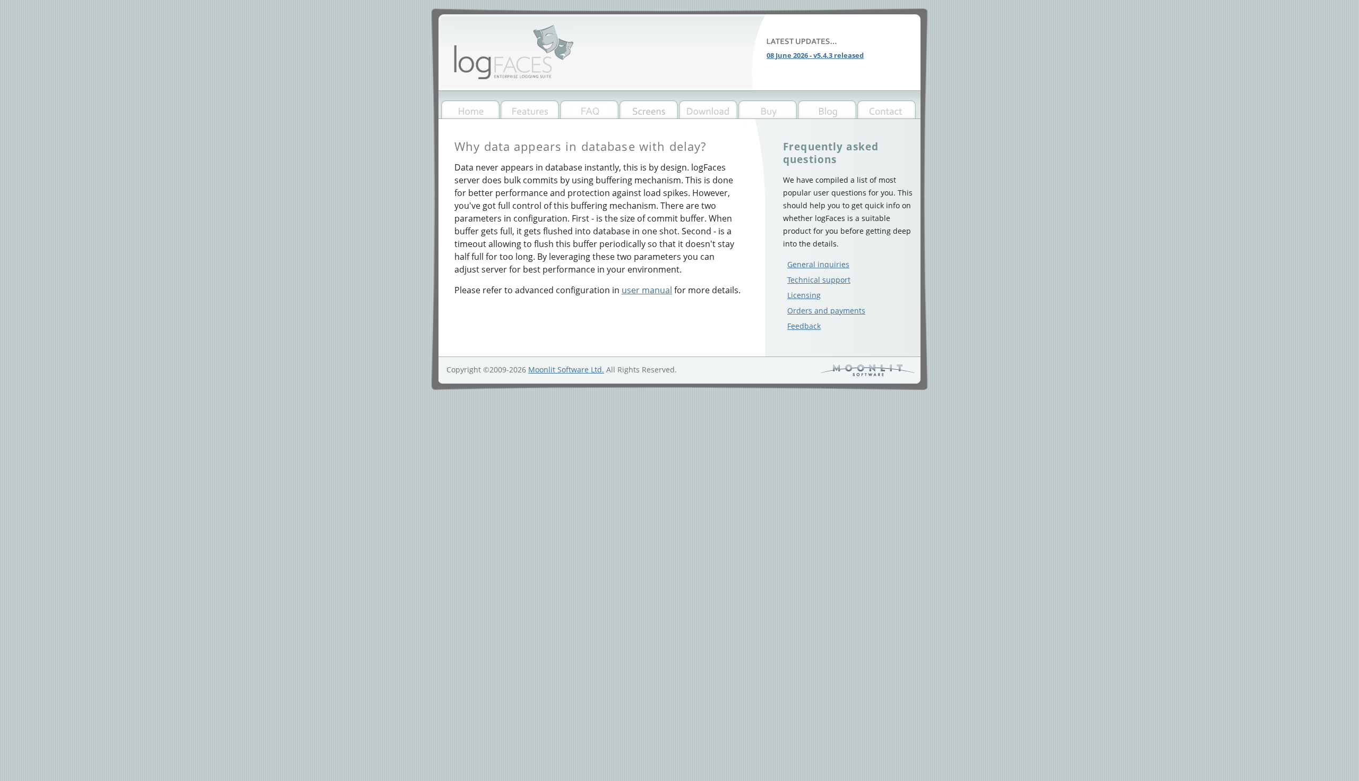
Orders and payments (826, 310)
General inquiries (818, 264)
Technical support (818, 280)
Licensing (804, 295)
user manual (647, 290)
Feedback (804, 326)
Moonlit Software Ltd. (566, 369)
